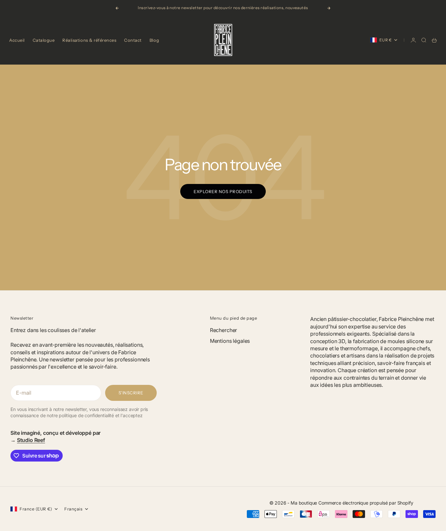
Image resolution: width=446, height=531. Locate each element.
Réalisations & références (89, 40)
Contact (133, 40)
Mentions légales (230, 341)
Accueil (17, 40)
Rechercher (223, 330)
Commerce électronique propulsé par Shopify (365, 503)
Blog (154, 40)
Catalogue (44, 40)
